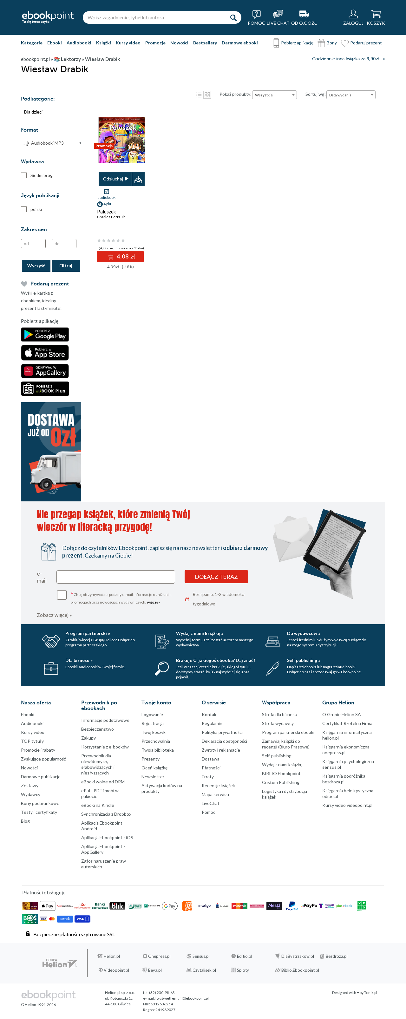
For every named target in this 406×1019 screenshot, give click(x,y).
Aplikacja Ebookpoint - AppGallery (103, 849)
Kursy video (128, 42)
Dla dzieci (33, 111)
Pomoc (208, 812)
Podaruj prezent (366, 42)
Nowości (179, 42)
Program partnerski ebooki (288, 732)
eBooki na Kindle (97, 805)
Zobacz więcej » (54, 615)
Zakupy (88, 738)
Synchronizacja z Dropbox (106, 814)
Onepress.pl (159, 956)
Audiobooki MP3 (56, 143)
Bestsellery (205, 42)
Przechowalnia (155, 741)
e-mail (42, 577)
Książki (103, 42)
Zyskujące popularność (43, 758)
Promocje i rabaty (38, 750)
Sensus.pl (201, 956)
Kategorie (32, 42)
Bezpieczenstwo (97, 729)
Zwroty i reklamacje (221, 750)
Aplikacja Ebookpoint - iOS (107, 837)
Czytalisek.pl (204, 970)
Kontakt (210, 714)
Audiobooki (79, 42)
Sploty (243, 970)
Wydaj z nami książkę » (199, 633)
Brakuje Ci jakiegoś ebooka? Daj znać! (215, 660)
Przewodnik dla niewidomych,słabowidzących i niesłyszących (98, 764)
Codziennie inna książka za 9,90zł (345, 58)
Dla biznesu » (79, 660)
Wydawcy (30, 794)
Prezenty (150, 758)
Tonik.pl (370, 992)
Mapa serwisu (215, 794)
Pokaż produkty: (235, 94)
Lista (199, 95)
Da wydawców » (303, 633)
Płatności (211, 767)
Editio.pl (244, 956)
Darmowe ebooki (240, 42)
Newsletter (152, 776)
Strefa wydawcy (278, 723)
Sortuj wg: (315, 94)
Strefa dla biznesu (279, 714)
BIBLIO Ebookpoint (281, 773)
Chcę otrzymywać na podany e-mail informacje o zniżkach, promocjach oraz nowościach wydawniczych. (121, 597)
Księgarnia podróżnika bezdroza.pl (343, 778)
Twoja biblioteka (157, 750)
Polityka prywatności (222, 732)
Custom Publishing (280, 782)
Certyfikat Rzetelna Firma (347, 723)
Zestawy (29, 785)
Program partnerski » (87, 633)
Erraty (208, 776)
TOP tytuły (32, 741)
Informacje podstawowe (105, 720)
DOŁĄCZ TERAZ (216, 576)
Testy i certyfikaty (39, 812)
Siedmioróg (41, 175)
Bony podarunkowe (40, 803)
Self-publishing (276, 755)
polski (36, 209)
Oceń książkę (154, 767)
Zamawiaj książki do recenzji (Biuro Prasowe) (286, 743)
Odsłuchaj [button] (113, 178)
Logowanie (152, 714)
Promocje (155, 42)
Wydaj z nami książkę (282, 764)
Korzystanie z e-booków (105, 746)
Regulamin (212, 723)
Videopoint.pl (116, 970)
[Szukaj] (233, 17)
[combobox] (274, 94)
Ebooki (54, 42)
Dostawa (210, 758)
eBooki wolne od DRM (103, 781)
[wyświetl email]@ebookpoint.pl (182, 998)
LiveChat (210, 803)
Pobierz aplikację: (40, 321)
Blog (25, 821)
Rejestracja (152, 723)
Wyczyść (36, 265)
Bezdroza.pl (337, 956)
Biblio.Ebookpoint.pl (300, 970)
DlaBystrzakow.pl (297, 956)
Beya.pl (155, 970)
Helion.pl (112, 956)
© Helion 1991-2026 (38, 1004)
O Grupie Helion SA (341, 714)
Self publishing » (303, 660)
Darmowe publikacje (41, 776)
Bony (332, 42)
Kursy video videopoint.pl (347, 805)
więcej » (153, 602)
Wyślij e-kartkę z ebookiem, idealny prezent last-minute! (41, 300)
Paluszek (106, 211)
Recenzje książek (218, 785)
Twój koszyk (153, 732)
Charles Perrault (111, 216)
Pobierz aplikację (297, 42)
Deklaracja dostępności (224, 741)
